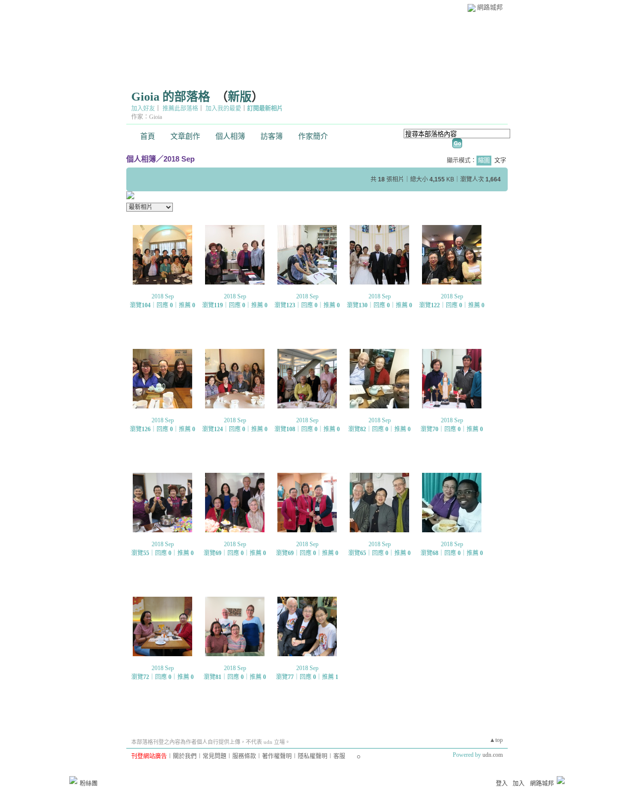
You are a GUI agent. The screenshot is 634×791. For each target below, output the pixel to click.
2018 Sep (179, 159)
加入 (519, 783)
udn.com (492, 754)
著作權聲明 (277, 756)
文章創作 (185, 136)
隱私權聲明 (312, 756)
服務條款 (244, 756)
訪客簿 (272, 136)
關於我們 (185, 756)
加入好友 (143, 108)
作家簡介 (313, 136)
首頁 (147, 136)
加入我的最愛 (223, 108)
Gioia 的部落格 (170, 96)
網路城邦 (490, 7)
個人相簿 (230, 136)
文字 (500, 160)
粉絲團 (89, 783)
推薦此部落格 (180, 108)
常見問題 (214, 756)
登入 (502, 783)
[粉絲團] (73, 780)
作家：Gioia (146, 116)
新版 (240, 96)
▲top (496, 739)
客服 (339, 756)
